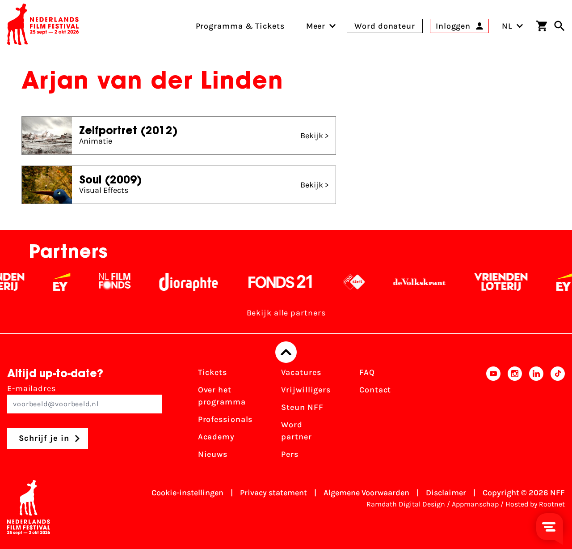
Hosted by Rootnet (535, 504)
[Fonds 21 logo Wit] (274, 282)
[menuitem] (315, 26)
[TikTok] (558, 416)
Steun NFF (302, 407)
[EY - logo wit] (55, 282)
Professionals (225, 419)
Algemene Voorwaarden (366, 493)
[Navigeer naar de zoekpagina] (559, 26)
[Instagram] (515, 416)
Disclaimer (446, 493)
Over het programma (222, 396)
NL (507, 26)
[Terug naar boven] (286, 352)
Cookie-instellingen (187, 493)
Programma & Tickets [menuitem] (240, 26)
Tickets (212, 372)
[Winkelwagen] (541, 26)
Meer (316, 26)
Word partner (296, 431)
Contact (375, 390)
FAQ (367, 372)
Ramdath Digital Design (405, 504)
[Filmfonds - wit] (108, 282)
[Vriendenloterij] (494, 282)
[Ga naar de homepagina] (43, 26)
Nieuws (212, 454)
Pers (290, 454)
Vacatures (301, 372)
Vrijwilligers (306, 390)
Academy (216, 437)
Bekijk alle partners (286, 313)
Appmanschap (475, 504)
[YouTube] (493, 416)
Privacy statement (273, 493)
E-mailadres (31, 388)
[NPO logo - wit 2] (347, 282)
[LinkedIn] (536, 416)
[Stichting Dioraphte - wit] (182, 282)
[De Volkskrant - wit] (413, 282)
